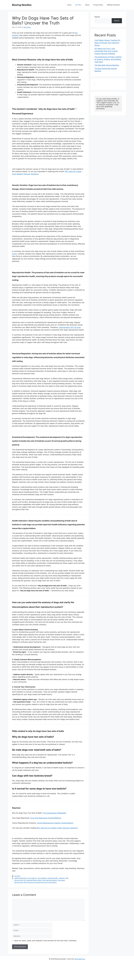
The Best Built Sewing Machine (106, 65)
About (87, 5)
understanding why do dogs (70, 327)
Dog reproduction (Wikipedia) (54, 813)
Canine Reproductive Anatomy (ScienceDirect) (55, 823)
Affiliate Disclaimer (113, 5)
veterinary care (63, 878)
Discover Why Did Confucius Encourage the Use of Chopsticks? (35, 882)
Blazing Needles (21, 4)
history (14, 254)
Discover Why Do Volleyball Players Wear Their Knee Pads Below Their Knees (39, 880)
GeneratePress (79, 959)
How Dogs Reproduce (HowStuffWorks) (45, 818)
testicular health (52, 878)
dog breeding (42, 878)
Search (97, 17)
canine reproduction (20, 878)
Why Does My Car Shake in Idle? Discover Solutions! (57, 828)
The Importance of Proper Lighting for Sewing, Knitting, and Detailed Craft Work (107, 59)
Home (69, 5)
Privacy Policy (98, 5)
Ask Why (78, 5)
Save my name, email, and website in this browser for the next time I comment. (45, 941)
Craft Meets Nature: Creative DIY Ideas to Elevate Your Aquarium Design (107, 42)
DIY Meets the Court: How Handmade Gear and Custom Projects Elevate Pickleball (106, 51)
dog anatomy (32, 878)
